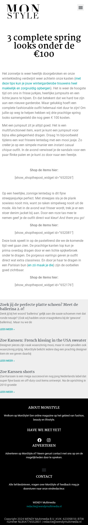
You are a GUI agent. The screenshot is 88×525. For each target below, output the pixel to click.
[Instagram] (49, 440)
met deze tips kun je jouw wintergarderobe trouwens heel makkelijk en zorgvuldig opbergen (41, 83)
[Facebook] (39, 440)
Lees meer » (7, 329)
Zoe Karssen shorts (17, 372)
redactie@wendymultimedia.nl (44, 506)
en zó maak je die (40, 265)
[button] (80, 7)
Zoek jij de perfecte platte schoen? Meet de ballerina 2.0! (39, 307)
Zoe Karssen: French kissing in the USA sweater (43, 340)
